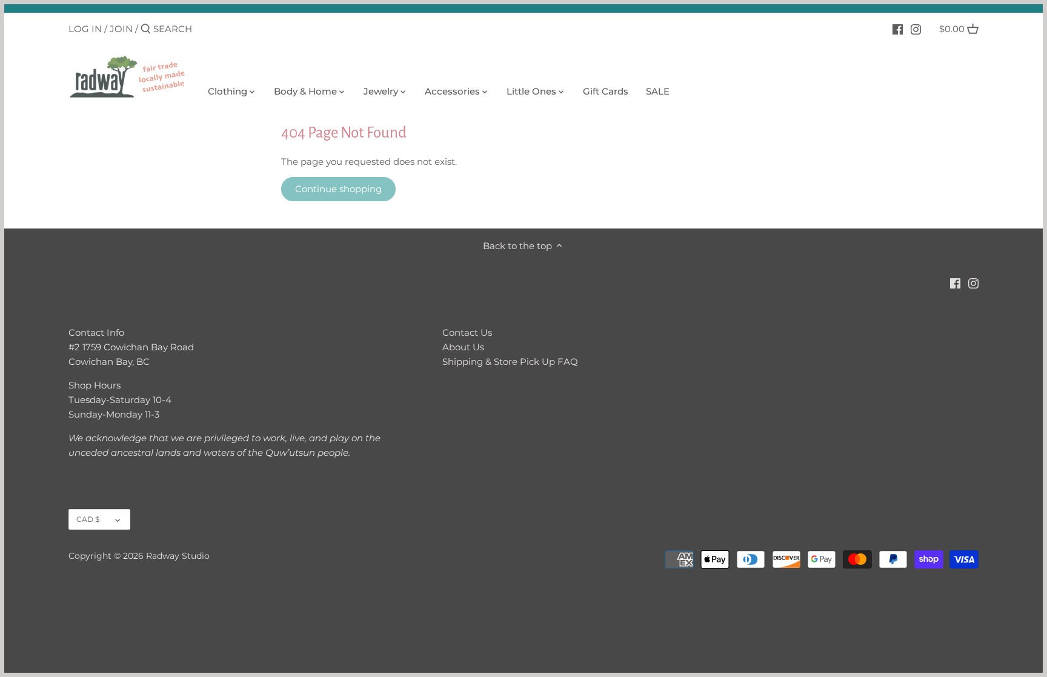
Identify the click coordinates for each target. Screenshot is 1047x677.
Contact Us (467, 332)
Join (121, 29)
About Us (463, 347)
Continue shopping (338, 189)
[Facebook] (897, 28)
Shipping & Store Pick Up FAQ (510, 361)
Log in (85, 29)
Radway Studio (178, 556)
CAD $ (87, 519)
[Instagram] (916, 28)
